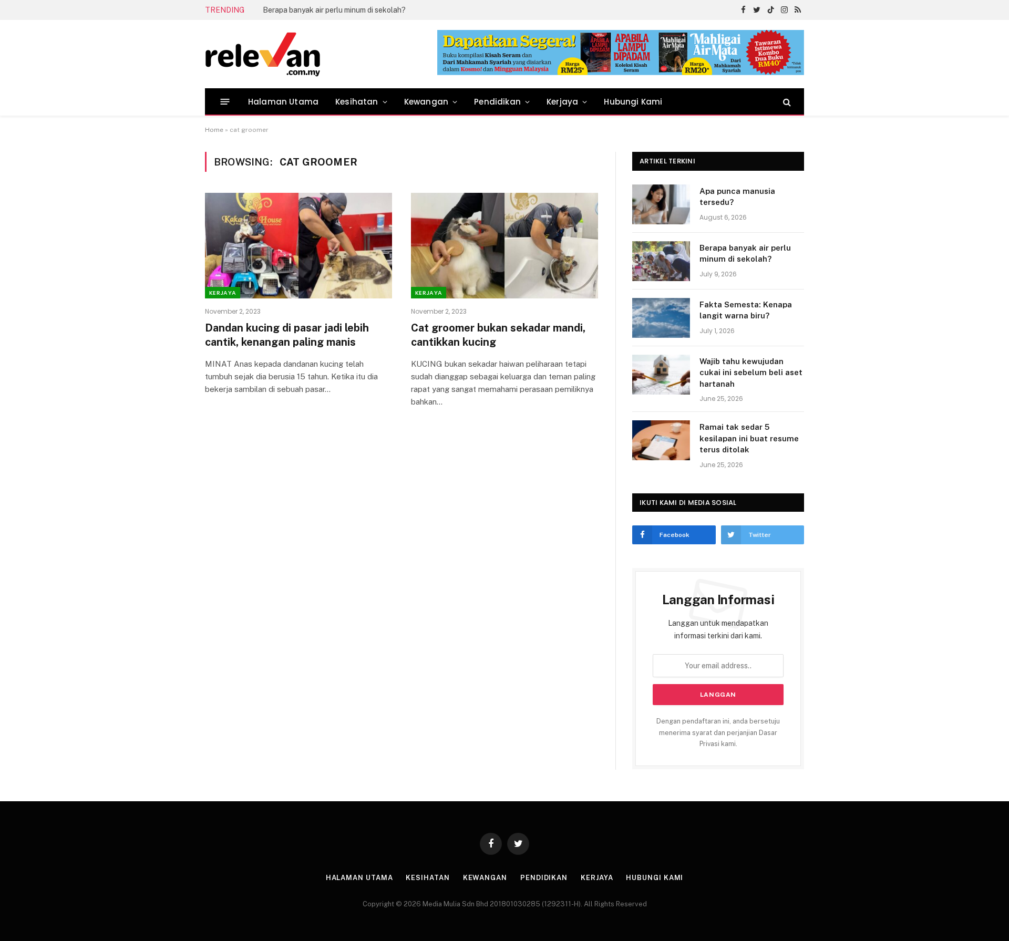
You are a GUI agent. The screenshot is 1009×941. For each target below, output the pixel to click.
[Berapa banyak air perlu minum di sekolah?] (661, 261)
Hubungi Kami (633, 101)
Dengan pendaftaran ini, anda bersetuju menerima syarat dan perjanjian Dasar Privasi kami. (718, 732)
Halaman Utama (283, 101)
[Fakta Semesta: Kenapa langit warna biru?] (661, 318)
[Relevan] (322, 54)
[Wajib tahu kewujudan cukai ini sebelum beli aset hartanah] (661, 375)
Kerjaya (562, 101)
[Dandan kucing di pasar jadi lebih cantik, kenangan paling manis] (298, 245)
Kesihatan (356, 101)
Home (214, 129)
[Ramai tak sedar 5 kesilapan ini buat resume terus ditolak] (661, 440)
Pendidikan (497, 101)
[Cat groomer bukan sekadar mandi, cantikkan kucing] (504, 245)
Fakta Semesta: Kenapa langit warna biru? (745, 310)
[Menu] (225, 101)
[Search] (786, 101)
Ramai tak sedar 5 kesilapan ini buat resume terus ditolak (749, 438)
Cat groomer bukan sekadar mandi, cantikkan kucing (498, 335)
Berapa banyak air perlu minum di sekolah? (334, 10)
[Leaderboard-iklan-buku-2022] (620, 73)
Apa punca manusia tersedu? (737, 196)
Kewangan (426, 101)
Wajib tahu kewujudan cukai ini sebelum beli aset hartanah (750, 372)
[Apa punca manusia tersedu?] (661, 204)
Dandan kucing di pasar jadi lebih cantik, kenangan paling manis (287, 335)
